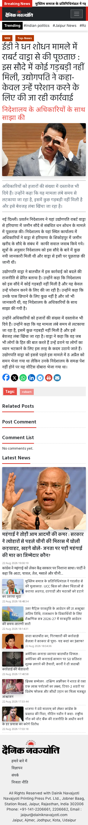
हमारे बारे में (19, 761)
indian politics (38, 25)
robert (27, 392)
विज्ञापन (17, 768)
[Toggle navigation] (77, 14)
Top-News (25, 38)
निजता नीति (20, 782)
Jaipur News (65, 25)
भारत (7, 38)
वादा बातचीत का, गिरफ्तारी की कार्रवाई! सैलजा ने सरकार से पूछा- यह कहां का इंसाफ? (54, 639)
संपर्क (15, 775)
